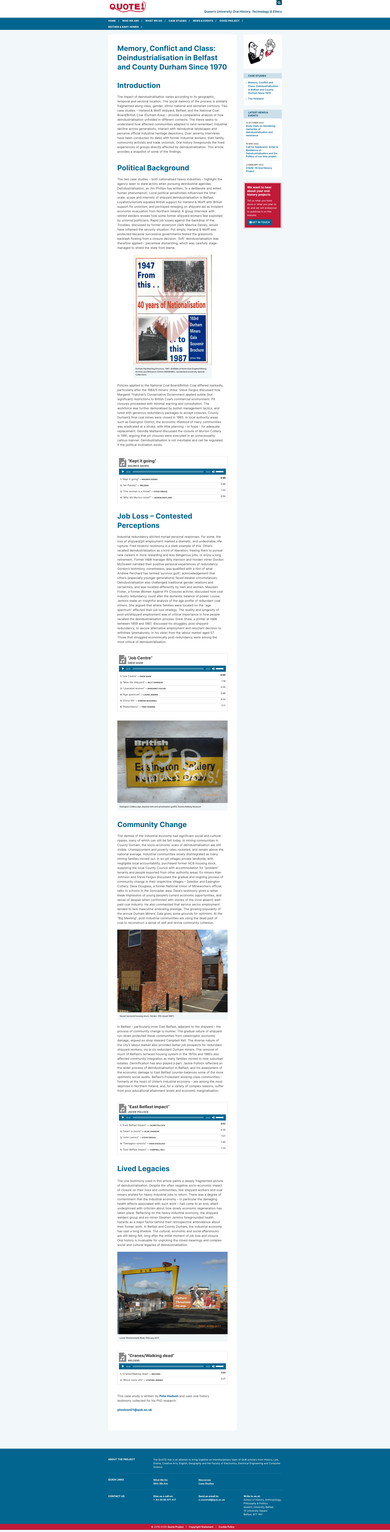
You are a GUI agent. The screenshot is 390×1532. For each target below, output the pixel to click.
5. (138, 700)
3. (143, 491)
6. (137, 706)
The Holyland (256, 98)
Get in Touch (261, 222)
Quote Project (176, 1526)
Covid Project (230, 20)
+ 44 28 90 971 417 (164, 1499)
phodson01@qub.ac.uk (135, 1410)
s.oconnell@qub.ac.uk (212, 1499)
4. (146, 497)
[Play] (122, 471)
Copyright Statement (201, 1526)
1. (139, 479)
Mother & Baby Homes (123, 26)
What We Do (153, 20)
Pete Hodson (168, 1396)
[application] (172, 472)
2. (134, 485)
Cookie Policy (226, 1526)
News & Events (203, 20)
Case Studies (177, 20)
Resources (205, 1479)
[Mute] (213, 471)
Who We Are (130, 20)
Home (112, 20)
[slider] (220, 471)
